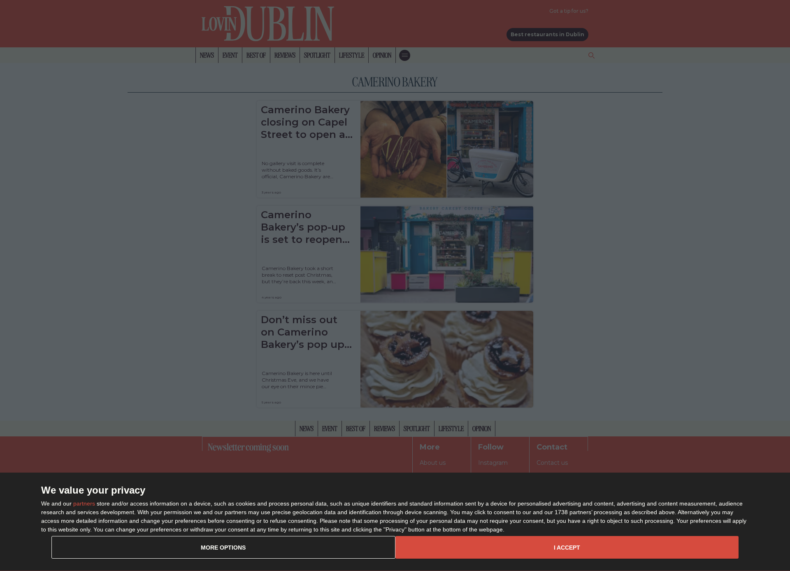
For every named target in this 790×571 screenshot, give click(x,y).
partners (84, 503)
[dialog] (395, 522)
